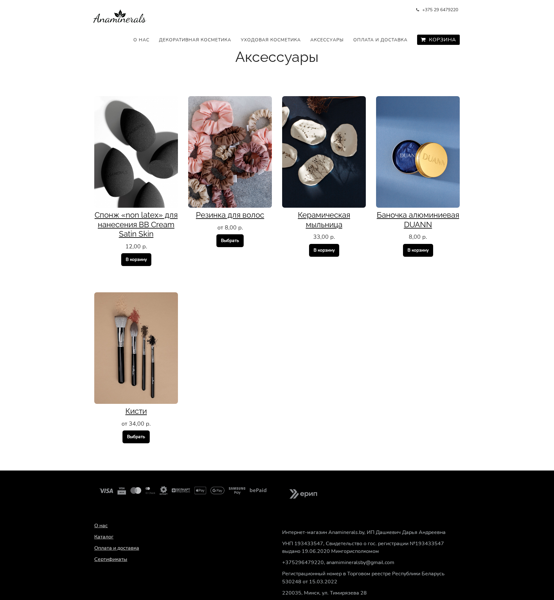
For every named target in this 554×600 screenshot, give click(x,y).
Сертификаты (110, 559)
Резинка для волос (230, 215)
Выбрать (230, 241)
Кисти (136, 411)
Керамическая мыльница (324, 219)
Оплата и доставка (380, 40)
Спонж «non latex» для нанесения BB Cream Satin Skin (136, 224)
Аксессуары (327, 40)
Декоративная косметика (195, 40)
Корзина (441, 39)
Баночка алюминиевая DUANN (418, 219)
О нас (141, 40)
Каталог (103, 536)
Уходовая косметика (271, 40)
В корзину (136, 259)
